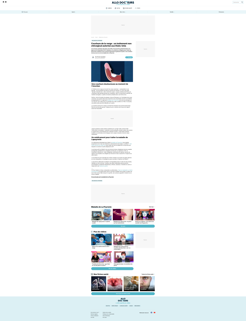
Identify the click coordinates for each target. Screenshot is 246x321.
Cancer (131, 305)
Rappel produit (115, 305)
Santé (73, 12)
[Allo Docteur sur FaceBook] (3, 2)
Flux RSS (92, 317)
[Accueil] (123, 300)
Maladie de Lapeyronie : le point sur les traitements (122, 222)
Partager (130, 57)
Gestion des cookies (107, 312)
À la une (26, 12)
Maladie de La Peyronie (103, 37)
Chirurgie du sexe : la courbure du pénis (123, 264)
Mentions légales (94, 314)
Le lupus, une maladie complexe (147, 288)
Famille (171, 12)
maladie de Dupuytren (117, 142)
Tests (138, 8)
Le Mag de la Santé (123, 305)
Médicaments (137, 305)
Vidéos (110, 8)
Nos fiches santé (101, 274)
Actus (118, 8)
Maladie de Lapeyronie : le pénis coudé (101, 222)
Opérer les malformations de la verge (100, 247)
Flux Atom (105, 317)
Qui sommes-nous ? (95, 312)
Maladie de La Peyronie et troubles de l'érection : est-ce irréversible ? (122, 248)
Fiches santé (128, 8)
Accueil (92, 37)
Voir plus (123, 226)
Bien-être (122, 12)
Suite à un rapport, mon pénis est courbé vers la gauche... (144, 222)
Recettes (108, 305)
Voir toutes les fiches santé (123, 293)
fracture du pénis (103, 166)
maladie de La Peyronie (113, 100)
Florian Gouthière (101, 56)
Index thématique (106, 315)
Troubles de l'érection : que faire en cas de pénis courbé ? (101, 264)
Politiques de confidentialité (108, 314)
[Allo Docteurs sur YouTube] (5, 2)
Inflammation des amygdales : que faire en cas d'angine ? (114, 288)
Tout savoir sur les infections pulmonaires (97, 288)
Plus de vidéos (100, 232)
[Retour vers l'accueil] (123, 3)
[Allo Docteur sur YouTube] (154, 313)
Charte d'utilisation (94, 315)
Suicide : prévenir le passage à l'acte (130, 288)
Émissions (221, 12)
